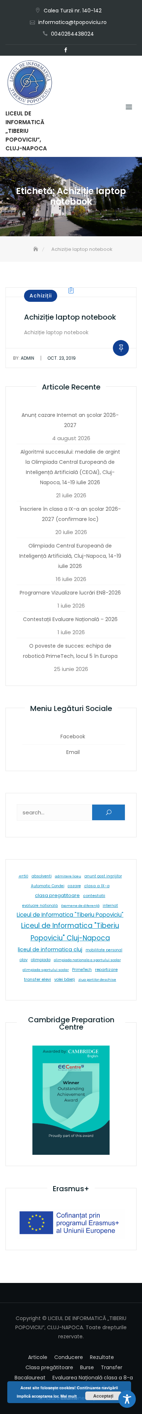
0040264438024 (72, 33)
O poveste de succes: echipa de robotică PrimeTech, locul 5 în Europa (70, 651)
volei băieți (64, 979)
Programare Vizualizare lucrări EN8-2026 (70, 592)
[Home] (36, 249)
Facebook (65, 50)
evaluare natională (40, 905)
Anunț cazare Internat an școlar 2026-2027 (70, 420)
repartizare (106, 969)
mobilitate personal (104, 950)
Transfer (111, 1367)
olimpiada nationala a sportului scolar (87, 959)
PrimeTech (82, 969)
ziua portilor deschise (97, 979)
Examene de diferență (80, 905)
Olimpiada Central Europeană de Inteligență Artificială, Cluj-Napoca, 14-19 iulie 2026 (70, 556)
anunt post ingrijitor (103, 876)
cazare (74, 886)
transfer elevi (37, 979)
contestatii (94, 895)
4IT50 (23, 876)
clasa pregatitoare (57, 895)
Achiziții (40, 295)
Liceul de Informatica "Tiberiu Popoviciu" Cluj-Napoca (70, 932)
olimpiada (41, 960)
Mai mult (68, 1396)
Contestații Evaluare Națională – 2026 (70, 619)
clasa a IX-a (97, 886)
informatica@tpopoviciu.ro (72, 22)
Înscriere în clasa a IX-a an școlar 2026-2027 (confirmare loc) (70, 514)
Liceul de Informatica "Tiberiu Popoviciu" (70, 915)
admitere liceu (68, 876)
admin (23, 358)
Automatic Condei (47, 886)
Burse (87, 1367)
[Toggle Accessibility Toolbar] (127, 1399)
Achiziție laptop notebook (70, 317)
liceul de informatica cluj (50, 949)
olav (24, 960)
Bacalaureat (30, 1377)
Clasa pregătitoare (49, 1367)
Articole (37, 1357)
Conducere (68, 1357)
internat (110, 905)
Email (76, 50)
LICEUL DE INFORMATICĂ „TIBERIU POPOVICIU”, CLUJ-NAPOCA (26, 131)
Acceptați (103, 1396)
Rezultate (102, 1357)
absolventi (42, 876)
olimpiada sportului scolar (46, 969)
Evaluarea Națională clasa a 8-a (92, 1377)
